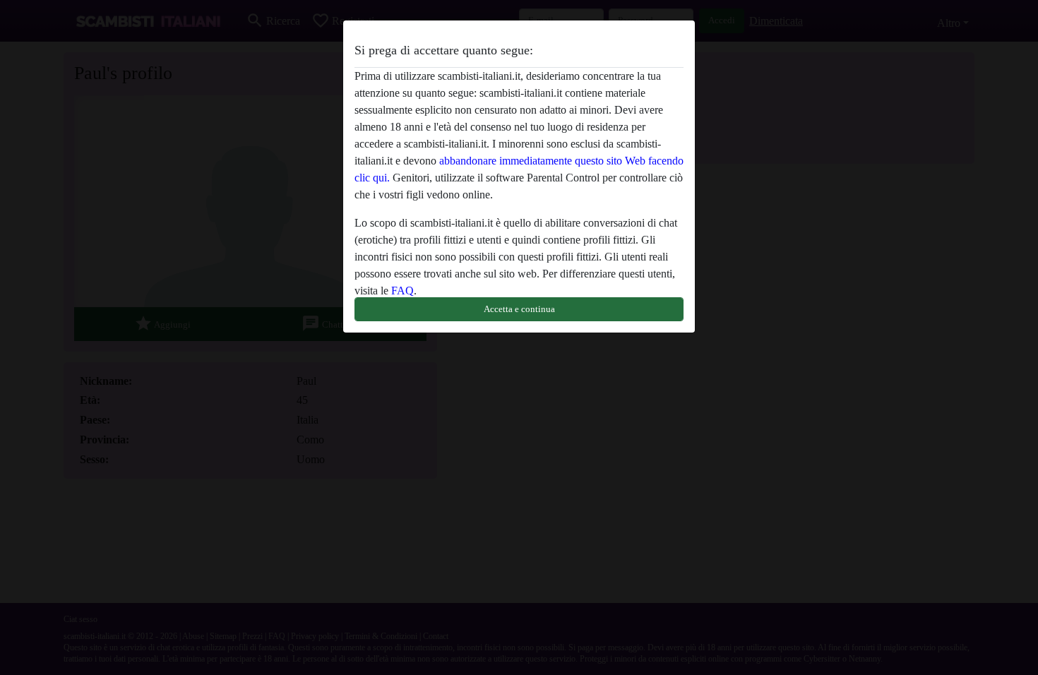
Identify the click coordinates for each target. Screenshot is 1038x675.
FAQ (402, 291)
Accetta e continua (519, 309)
